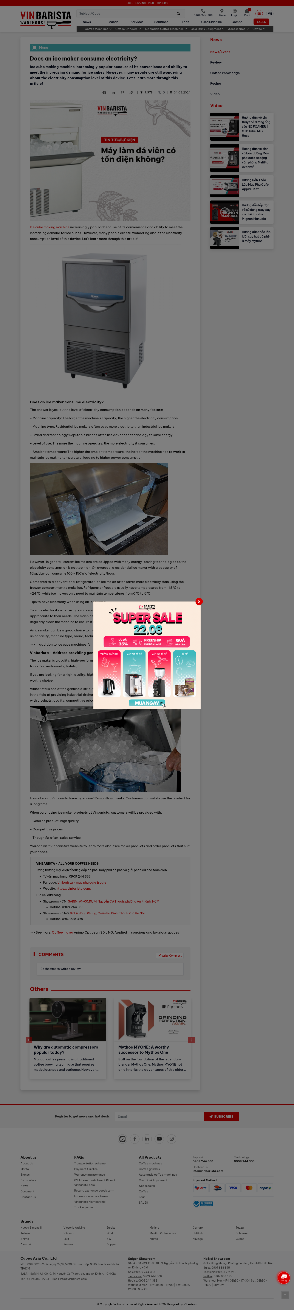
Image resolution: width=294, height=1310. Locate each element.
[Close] (199, 601)
